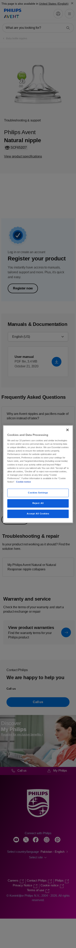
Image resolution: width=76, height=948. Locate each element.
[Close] (67, 429)
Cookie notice (23, 482)
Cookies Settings (38, 492)
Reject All (38, 503)
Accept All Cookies (38, 513)
